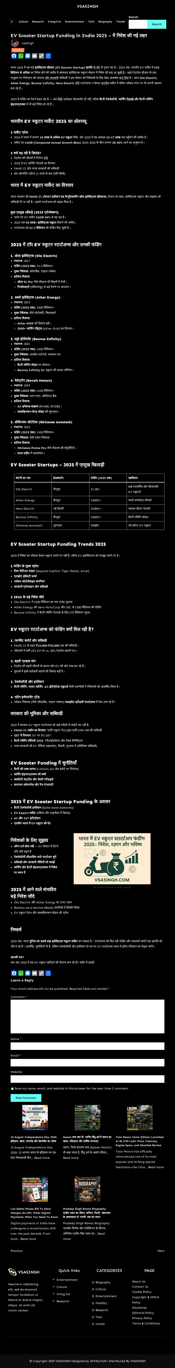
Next (160, 1251)
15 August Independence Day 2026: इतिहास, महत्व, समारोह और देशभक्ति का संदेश (34, 1139)
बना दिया (124, 78)
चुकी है (120, 72)
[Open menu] (12, 22)
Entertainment (67, 1280)
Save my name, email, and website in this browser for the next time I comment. (72, 1088)
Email (16, 1055)
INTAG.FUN (98, 1361)
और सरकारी (51, 78)
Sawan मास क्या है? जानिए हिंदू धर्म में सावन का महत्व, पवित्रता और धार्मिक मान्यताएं (87, 1139)
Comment (19, 997)
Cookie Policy (141, 1292)
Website (16, 1072)
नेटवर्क (130, 99)
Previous (17, 1251)
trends (100, 1324)
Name (16, 1039)
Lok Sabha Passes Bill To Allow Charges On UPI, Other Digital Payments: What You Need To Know (34, 1213)
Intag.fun (63, 1294)
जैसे (77, 83)
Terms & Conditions (146, 1323)
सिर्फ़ (60, 99)
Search (133, 17)
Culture (62, 1287)
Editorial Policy (143, 1313)
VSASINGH (87, 6)
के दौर (97, 67)
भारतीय (105, 83)
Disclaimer (139, 1308)
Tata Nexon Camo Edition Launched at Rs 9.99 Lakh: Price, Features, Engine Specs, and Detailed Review (140, 1141)
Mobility (18, 50)
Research (63, 1301)
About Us (138, 1281)
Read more (42, 1158)
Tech (99, 1317)
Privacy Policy (142, 1318)
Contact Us (140, 1286)
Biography (103, 1282)
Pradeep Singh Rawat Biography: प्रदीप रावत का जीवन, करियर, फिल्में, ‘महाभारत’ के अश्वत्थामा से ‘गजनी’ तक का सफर (87, 1213)
